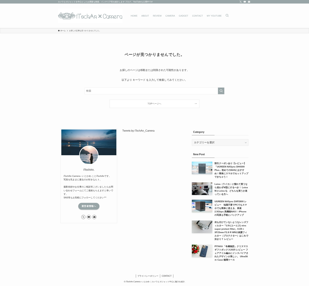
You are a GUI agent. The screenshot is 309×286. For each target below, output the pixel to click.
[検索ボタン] (227, 16)
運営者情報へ (89, 206)
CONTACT (167, 276)
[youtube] (245, 2)
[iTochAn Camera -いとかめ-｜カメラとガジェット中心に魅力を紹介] (90, 15)
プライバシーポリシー (147, 276)
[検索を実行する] (221, 91)
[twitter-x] (241, 2)
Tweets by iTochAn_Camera (138, 130)
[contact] (249, 2)
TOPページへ (154, 103)
